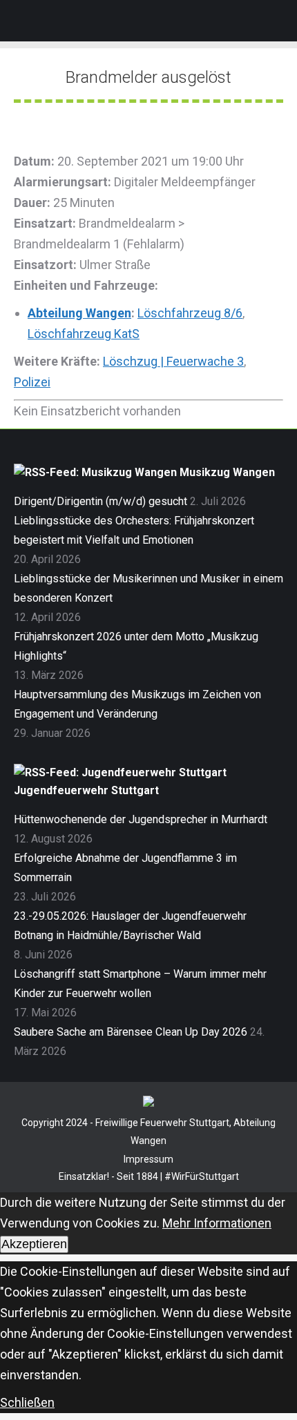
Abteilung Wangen (79, 313)
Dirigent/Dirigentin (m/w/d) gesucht (100, 501)
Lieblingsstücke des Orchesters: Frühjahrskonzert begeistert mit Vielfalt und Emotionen (134, 530)
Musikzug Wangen (227, 472)
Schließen (27, 1402)
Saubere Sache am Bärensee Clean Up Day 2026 (130, 1031)
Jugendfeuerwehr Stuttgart (86, 790)
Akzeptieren (34, 1244)
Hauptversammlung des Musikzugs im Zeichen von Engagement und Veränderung (137, 704)
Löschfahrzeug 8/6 (189, 313)
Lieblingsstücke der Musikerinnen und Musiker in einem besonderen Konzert (148, 588)
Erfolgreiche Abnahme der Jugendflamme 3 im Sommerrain (125, 867)
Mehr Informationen (216, 1223)
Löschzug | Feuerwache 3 (173, 361)
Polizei (32, 382)
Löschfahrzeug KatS (84, 333)
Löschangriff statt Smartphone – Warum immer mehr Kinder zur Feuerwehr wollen (140, 983)
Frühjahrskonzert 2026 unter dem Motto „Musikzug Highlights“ (136, 646)
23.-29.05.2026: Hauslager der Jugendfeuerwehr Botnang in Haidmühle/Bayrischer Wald (130, 925)
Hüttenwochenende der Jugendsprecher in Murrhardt (140, 819)
